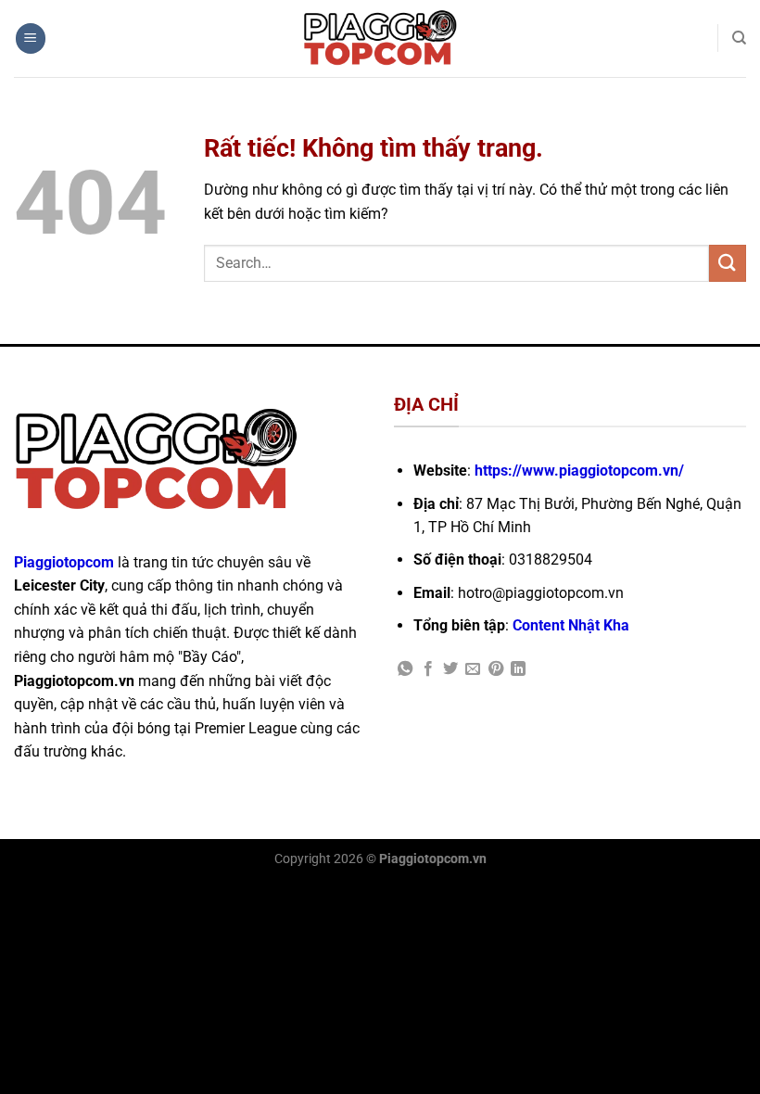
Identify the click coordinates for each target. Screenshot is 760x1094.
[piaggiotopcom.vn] (380, 38)
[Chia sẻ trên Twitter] (450, 669)
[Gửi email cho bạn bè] (472, 669)
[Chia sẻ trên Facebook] (428, 669)
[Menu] (30, 38)
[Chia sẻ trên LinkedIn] (518, 669)
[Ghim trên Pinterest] (495, 669)
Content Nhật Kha (571, 625)
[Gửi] (727, 263)
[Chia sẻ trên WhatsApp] (405, 669)
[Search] (739, 38)
